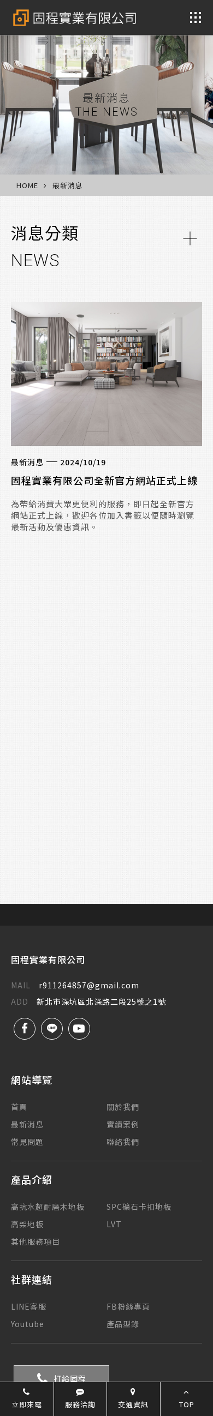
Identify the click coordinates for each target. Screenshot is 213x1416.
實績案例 (122, 1124)
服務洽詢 (80, 1404)
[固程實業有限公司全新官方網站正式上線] (106, 374)
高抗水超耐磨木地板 (48, 1206)
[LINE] (52, 1029)
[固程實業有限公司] (74, 17)
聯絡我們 (122, 1141)
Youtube (27, 1323)
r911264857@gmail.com (75, 985)
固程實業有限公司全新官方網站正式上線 (104, 480)
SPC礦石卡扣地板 (138, 1206)
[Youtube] (79, 1029)
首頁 (19, 1106)
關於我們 (122, 1106)
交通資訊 (133, 1404)
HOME (27, 185)
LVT (114, 1224)
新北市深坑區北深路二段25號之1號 (88, 1001)
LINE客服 (28, 1306)
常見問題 (27, 1141)
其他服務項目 (35, 1241)
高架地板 (27, 1224)
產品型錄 (122, 1323)
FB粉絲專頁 (128, 1306)
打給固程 (70, 1378)
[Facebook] (25, 1029)
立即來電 (26, 1404)
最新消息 (27, 1124)
